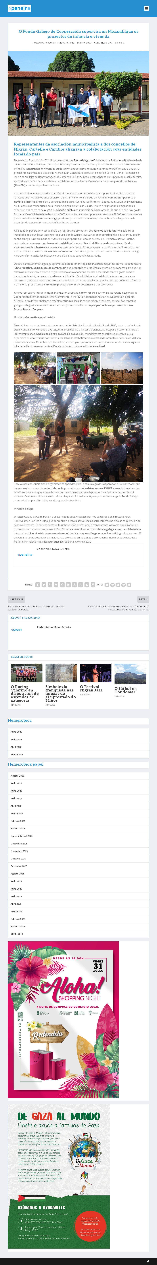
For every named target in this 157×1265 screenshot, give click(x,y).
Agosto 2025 (17, 873)
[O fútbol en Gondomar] (130, 674)
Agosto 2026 (17, 775)
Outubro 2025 (18, 858)
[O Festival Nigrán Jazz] (95, 673)
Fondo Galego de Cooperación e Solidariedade (99, 160)
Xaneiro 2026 (18, 828)
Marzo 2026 (17, 754)
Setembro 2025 (19, 866)
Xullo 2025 (16, 881)
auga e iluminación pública (59, 210)
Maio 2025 (16, 896)
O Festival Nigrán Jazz (91, 689)
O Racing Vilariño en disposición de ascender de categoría (25, 694)
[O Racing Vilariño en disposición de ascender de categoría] (26, 673)
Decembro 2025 (19, 843)
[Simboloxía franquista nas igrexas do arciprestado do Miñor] (61, 673)
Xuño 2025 (16, 888)
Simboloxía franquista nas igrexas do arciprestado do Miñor (61, 694)
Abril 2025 (16, 903)
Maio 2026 (16, 739)
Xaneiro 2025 (18, 926)
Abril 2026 (16, 747)
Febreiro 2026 (18, 820)
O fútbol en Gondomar (126, 690)
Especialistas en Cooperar (29, 309)
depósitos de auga (46, 218)
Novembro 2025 (19, 851)
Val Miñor (99, 42)
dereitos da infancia (105, 230)
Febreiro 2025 (18, 919)
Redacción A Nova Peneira (60, 42)
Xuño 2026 (16, 731)
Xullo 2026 (16, 783)
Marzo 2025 (17, 911)
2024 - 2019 (17, 934)
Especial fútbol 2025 (22, 836)
